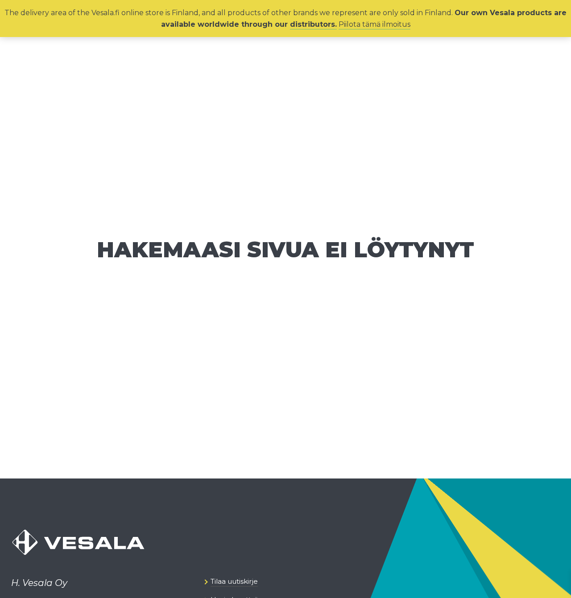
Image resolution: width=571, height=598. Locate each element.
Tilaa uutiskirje (234, 581)
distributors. (313, 24)
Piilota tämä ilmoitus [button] (374, 24)
